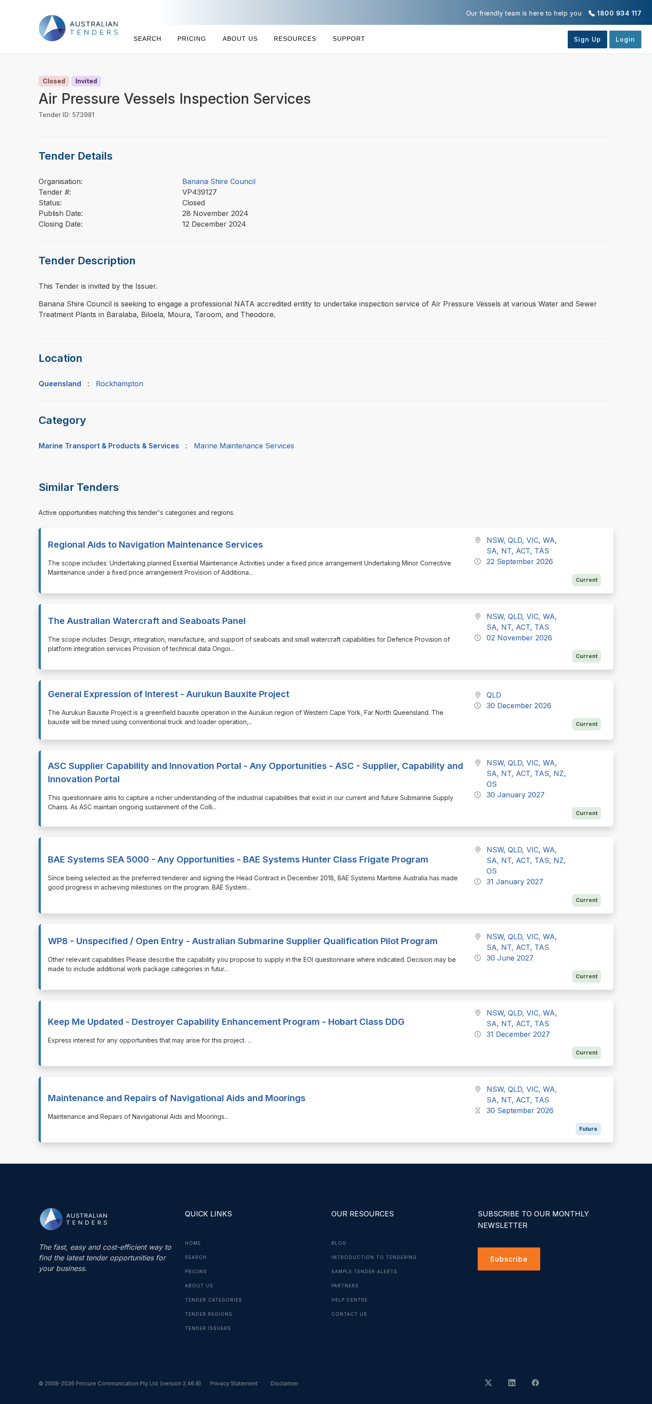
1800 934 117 (619, 13)
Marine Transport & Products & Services (109, 445)
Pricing (191, 38)
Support (349, 38)
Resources (295, 38)
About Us (240, 38)
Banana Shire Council (218, 181)
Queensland (60, 383)
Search (147, 38)
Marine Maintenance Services (244, 445)
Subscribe (509, 1259)
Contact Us (349, 1314)
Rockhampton (119, 383)
